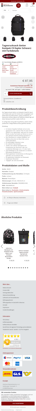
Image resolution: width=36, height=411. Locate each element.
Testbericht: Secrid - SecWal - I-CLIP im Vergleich (16, 329)
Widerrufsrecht (7, 288)
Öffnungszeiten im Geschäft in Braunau (13, 302)
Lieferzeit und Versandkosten (11, 297)
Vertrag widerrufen (8, 292)
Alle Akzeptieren (18, 403)
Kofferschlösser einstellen (10, 324)
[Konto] (27, 5)
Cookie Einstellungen (8, 310)
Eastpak (15, 188)
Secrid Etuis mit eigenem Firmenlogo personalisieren (17, 327)
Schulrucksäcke (24, 190)
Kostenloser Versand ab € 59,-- (18, 1)
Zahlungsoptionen (8, 300)
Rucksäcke (15, 190)
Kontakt (5, 305)
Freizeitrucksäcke (7, 191)
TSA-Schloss (6, 319)
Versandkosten (28, 87)
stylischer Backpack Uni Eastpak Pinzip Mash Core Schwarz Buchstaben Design (8, 253)
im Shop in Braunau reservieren (16, 197)
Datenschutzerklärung (9, 295)
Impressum (6, 307)
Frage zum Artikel (12, 203)
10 (27, 267)
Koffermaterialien (7, 322)
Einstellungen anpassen (18, 407)
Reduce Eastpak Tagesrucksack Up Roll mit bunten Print (24, 253)
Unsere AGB (6, 290)
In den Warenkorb (16, 93)
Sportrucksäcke (18, 191)
